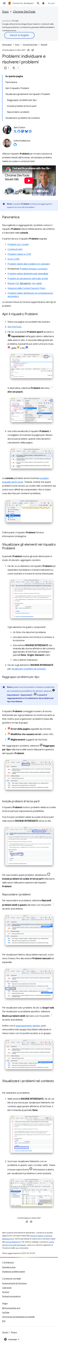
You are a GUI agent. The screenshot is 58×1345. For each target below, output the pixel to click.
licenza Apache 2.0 (13, 1242)
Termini (5, 1332)
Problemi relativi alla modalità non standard (29, 264)
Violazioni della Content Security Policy (26, 288)
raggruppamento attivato (27, 1025)
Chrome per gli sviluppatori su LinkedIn (18, 1316)
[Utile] (28, 50)
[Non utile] (32, 50)
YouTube (5, 1312)
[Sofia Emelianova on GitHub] (15, 145)
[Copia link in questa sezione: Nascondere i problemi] (33, 894)
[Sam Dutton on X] (15, 132)
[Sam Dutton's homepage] (30, 132)
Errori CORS (13, 259)
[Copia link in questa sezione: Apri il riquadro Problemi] (40, 314)
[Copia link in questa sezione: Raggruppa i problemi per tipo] (42, 677)
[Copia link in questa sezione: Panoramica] (22, 217)
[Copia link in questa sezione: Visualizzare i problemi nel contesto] (5, 1085)
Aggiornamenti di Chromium (14, 1283)
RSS (3, 1321)
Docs (5, 11)
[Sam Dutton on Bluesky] (26, 132)
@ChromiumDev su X (11, 1308)
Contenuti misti (15, 249)
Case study (7, 1287)
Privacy (14, 1332)
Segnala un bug (9, 1267)
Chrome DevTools (24, 11)
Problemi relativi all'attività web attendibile (28, 273)
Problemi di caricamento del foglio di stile (28, 278)
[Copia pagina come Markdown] (14, 68)
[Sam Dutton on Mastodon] (22, 132)
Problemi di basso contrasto (34, 269)
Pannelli (44, 44)
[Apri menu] (4, 3)
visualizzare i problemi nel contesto (28, 669)
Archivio (5, 1292)
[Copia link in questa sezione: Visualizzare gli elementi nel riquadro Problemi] (18, 548)
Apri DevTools (14, 326)
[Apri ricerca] (38, 3)
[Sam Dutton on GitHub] (18, 132)
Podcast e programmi (11, 1296)
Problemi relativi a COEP (19, 254)
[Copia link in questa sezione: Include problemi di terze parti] (42, 801)
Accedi (51, 3)
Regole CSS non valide (25, 283)
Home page (7, 44)
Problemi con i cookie (18, 244)
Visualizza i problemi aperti (13, 1271)
